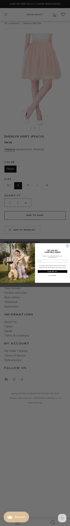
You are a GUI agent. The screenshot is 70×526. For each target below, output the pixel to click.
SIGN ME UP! (52, 271)
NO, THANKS (52, 275)
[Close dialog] (67, 245)
